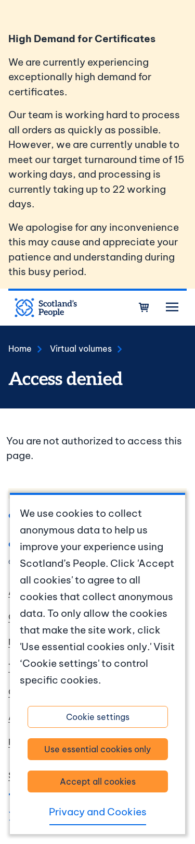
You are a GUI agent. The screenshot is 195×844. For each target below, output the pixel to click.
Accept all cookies (98, 781)
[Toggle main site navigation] (172, 307)
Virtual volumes (81, 348)
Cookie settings (97, 717)
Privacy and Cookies (98, 811)
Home (20, 348)
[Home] (46, 308)
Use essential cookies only (97, 749)
